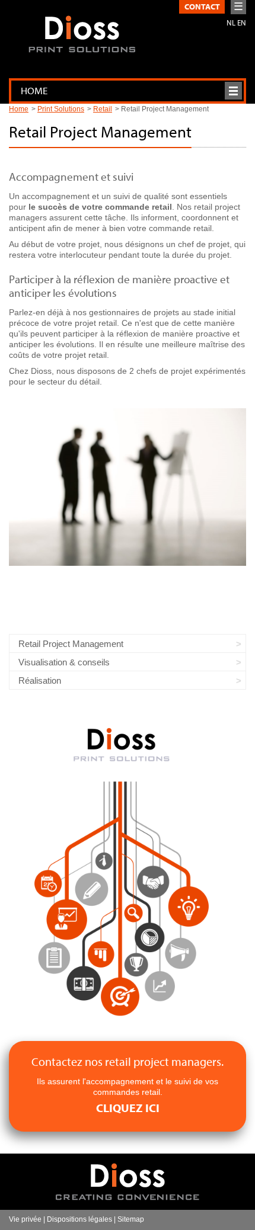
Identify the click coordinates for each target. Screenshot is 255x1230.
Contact (202, 6)
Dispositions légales (79, 1219)
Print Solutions (60, 109)
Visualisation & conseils (64, 662)
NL (231, 22)
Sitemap (130, 1219)
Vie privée (25, 1219)
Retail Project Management (70, 644)
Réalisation (39, 680)
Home (18, 109)
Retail (102, 109)
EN (241, 22)
